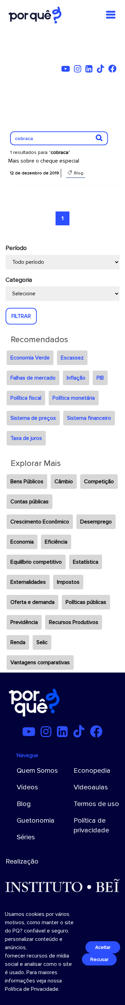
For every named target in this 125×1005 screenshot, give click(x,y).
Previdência (24, 622)
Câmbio (64, 481)
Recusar (99, 959)
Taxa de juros (26, 438)
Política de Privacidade (31, 989)
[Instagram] (79, 70)
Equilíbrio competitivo (36, 561)
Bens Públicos (26, 481)
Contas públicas (29, 501)
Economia (22, 541)
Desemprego (96, 521)
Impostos (68, 582)
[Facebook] (113, 70)
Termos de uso (96, 804)
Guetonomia (36, 820)
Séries (26, 837)
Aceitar (102, 947)
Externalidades (28, 582)
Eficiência (56, 541)
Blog (24, 804)
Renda (17, 642)
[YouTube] (67, 70)
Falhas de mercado (33, 377)
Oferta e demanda (32, 602)
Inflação (76, 377)
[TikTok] (102, 70)
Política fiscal (25, 398)
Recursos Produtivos (73, 622)
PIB (100, 377)
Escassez (72, 357)
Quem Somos (37, 770)
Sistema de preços (33, 418)
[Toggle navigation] (110, 15)
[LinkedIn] (90, 70)
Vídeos (27, 787)
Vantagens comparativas (40, 662)
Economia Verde (30, 357)
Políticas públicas (86, 602)
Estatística (85, 561)
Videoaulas (91, 787)
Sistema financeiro (89, 418)
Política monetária (73, 398)
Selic (42, 642)
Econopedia (92, 770)
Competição (99, 481)
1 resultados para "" (40, 152)
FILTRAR (21, 316)
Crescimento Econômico (39, 521)
